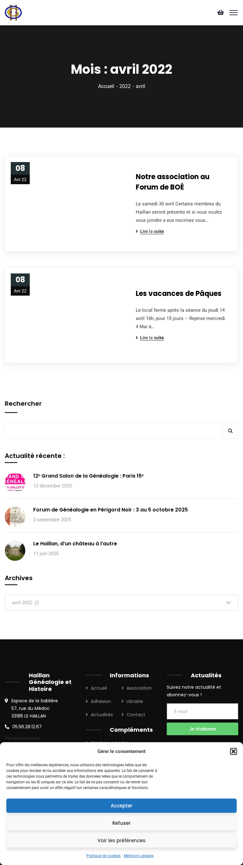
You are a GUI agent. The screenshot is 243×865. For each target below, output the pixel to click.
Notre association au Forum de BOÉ (172, 182)
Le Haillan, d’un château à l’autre (75, 543)
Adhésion (101, 701)
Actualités (102, 714)
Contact (136, 714)
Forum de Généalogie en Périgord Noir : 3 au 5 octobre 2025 (110, 509)
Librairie (135, 701)
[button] (233, 751)
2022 (125, 86)
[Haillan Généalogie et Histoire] (13, 12)
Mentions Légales (138, 856)
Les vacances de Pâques (178, 293)
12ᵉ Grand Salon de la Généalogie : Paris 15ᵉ (88, 476)
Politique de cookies (103, 856)
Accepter (122, 805)
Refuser (121, 823)
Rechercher (23, 403)
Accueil (106, 86)
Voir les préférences (121, 840)
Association (139, 688)
